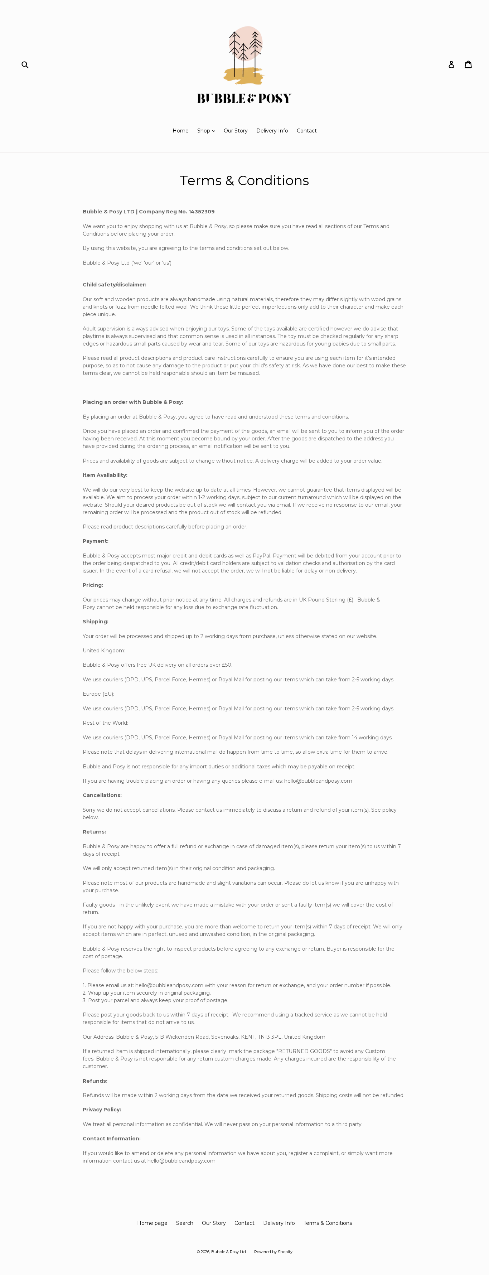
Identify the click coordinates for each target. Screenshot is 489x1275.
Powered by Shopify (273, 1251)
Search (184, 1223)
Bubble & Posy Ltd (229, 1251)
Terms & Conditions (328, 1223)
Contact (307, 130)
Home (181, 130)
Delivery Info (272, 130)
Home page (152, 1223)
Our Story (236, 130)
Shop (208, 130)
